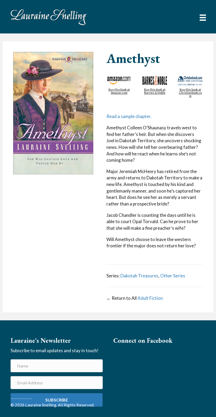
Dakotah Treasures (139, 275)
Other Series (172, 275)
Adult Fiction (150, 298)
